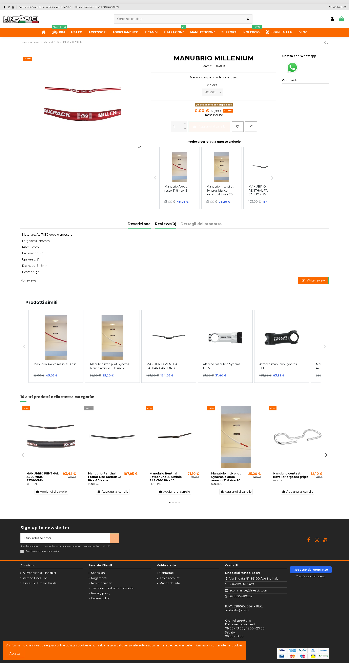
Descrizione (139, 224)
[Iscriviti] (114, 538)
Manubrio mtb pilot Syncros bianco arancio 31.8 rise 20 (226, 477)
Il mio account (169, 578)
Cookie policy (100, 598)
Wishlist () (339, 6)
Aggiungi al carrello (212, 126)
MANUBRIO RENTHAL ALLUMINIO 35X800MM (42, 477)
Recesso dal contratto (311, 569)
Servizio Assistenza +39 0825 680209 (97, 6)
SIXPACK (218, 66)
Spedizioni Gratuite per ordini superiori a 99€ (45, 6)
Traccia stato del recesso (310, 576)
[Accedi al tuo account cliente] (332, 19)
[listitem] (55, 346)
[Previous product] (325, 42)
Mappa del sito (169, 583)
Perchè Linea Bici (35, 578)
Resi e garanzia (101, 583)
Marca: (207, 66)
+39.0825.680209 (241, 584)
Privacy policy (100, 593)
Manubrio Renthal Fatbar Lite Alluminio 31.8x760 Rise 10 (166, 477)
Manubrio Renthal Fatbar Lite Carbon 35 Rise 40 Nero (105, 477)
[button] (24, 346)
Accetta (15, 653)
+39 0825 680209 (239, 596)
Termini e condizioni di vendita (112, 588)
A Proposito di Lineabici (39, 573)
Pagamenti (99, 578)
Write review (315, 280)
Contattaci (166, 573)
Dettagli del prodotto (201, 224)
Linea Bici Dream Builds (39, 583)
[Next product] (328, 42)
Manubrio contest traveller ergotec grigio (291, 475)
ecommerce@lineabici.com (248, 590)
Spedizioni (98, 573)
